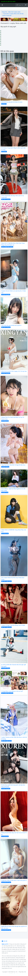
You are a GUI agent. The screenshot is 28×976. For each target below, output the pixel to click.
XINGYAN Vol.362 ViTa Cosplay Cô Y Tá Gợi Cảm (14, 371)
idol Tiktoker (3, 151)
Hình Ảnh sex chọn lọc (5, 199)
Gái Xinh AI (3, 103)
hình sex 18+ (5, 944)
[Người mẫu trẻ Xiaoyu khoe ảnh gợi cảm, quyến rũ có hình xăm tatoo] (14, 905)
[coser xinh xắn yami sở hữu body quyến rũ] (14, 310)
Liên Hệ (5, 941)
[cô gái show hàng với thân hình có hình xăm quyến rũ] (14, 859)
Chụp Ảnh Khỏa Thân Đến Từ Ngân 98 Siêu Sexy (13, 465)
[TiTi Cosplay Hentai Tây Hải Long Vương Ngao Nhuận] (14, 556)
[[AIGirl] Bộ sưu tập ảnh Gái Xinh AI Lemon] (14, 77)
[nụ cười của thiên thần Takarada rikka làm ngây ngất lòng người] (14, 646)
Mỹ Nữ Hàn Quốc (4, 420)
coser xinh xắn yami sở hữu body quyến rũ (11, 325)
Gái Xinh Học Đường (5, 668)
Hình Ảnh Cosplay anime (14, 11)
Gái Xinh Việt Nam (5, 466)
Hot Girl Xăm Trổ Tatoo (6, 882)
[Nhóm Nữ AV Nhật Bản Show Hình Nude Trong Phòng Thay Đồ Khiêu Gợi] (14, 222)
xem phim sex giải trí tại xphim (8, 1)
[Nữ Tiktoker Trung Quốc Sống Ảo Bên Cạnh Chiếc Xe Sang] (14, 127)
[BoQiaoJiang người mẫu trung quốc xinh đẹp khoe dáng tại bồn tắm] (14, 763)
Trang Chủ (20, 5)
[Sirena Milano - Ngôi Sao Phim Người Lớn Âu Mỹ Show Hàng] (14, 478)
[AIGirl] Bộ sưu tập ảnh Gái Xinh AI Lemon (11, 102)
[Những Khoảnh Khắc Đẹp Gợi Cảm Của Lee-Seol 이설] (14, 811)
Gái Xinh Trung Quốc (5, 294)
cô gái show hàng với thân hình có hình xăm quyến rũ (14, 880)
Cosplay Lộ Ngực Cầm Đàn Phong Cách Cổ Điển (13, 625)
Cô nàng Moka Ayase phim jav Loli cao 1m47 (12, 691)
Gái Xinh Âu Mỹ (4, 492)
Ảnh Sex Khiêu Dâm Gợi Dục (7, 246)
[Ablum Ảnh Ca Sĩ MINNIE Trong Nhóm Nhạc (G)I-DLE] (14, 511)
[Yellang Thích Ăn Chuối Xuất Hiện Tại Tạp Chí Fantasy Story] (14, 396)
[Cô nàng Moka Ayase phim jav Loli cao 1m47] (14, 680)
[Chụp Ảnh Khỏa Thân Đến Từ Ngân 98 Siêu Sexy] (14, 444)
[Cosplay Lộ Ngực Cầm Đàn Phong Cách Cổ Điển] (14, 604)
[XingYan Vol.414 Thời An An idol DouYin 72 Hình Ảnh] (14, 269)
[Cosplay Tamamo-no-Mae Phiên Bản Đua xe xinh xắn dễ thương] (14, 716)
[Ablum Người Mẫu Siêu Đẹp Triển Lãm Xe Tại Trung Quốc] (14, 174)
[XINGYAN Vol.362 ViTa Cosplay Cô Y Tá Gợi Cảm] (14, 350)
